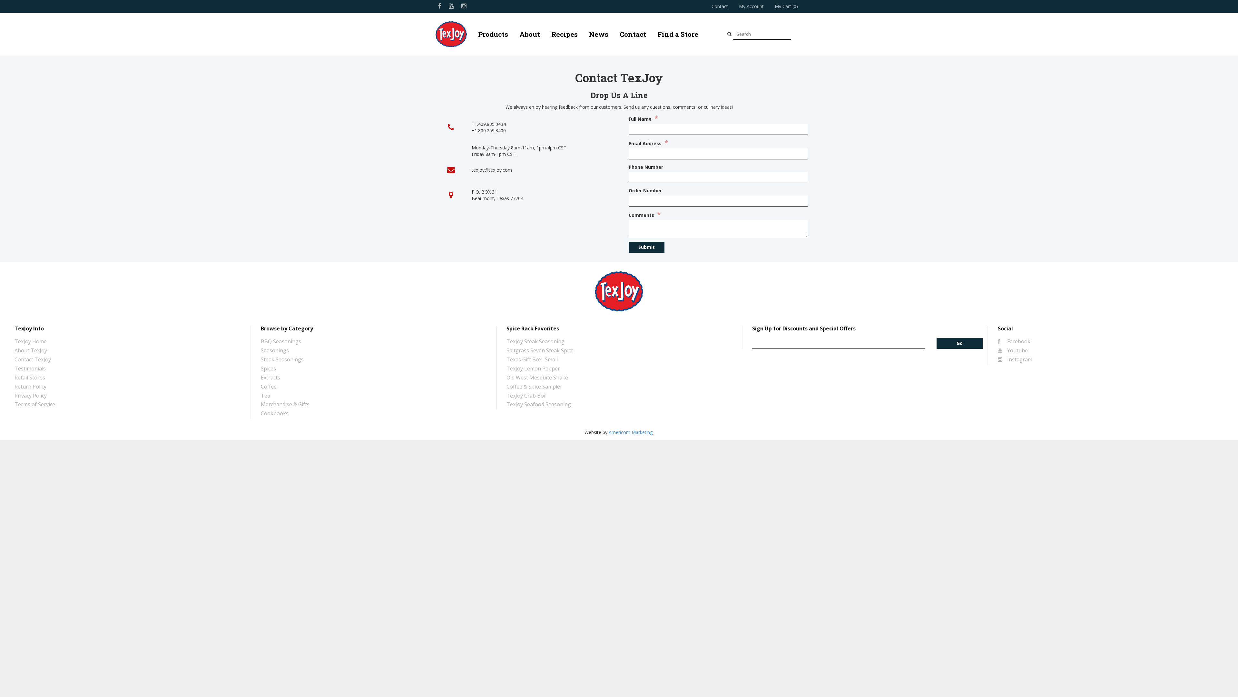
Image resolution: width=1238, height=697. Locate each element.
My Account (751, 6)
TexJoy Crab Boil (526, 395)
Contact (720, 6)
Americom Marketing (631, 432)
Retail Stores (30, 377)
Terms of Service (35, 404)
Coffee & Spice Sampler (534, 386)
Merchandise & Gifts (285, 404)
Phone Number (646, 167)
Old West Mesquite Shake (537, 377)
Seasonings (275, 350)
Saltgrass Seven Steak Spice (540, 350)
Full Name (643, 118)
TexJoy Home (31, 341)
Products (493, 34)
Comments (645, 214)
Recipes (564, 34)
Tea (265, 395)
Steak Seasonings (282, 359)
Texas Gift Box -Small (532, 359)
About (529, 34)
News (598, 34)
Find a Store (677, 34)
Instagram (1019, 359)
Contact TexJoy (33, 359)
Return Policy (30, 386)
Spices (268, 368)
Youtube (1017, 350)
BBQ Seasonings (281, 341)
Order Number (645, 190)
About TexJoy (31, 350)
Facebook (1018, 341)
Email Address (648, 143)
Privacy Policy (31, 395)
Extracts (270, 377)
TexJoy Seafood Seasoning (538, 404)
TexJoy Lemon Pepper (533, 368)
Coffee (269, 386)
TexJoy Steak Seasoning (535, 341)
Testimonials (30, 368)
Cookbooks (275, 413)
